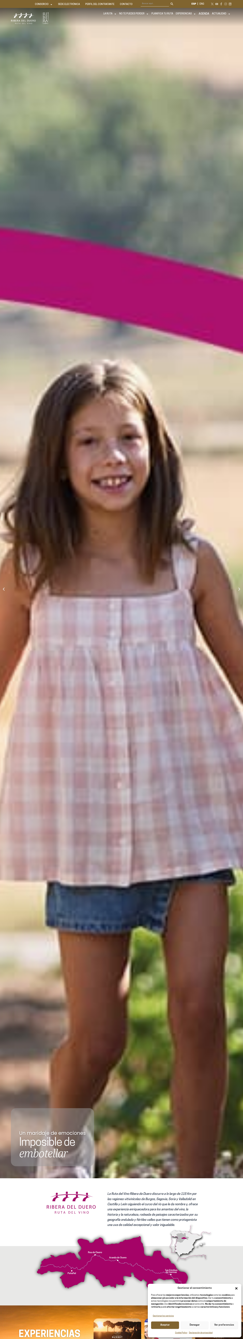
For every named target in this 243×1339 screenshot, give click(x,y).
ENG (202, 4)
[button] (236, 1288)
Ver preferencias (224, 1325)
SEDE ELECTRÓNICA (69, 4)
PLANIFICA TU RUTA (162, 14)
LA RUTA (107, 14)
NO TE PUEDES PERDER (131, 14)
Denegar (195, 1325)
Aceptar (165, 1325)
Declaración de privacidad (201, 1333)
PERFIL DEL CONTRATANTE (99, 4)
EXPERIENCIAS (184, 14)
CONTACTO (126, 4)
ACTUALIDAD (219, 14)
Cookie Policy (181, 1333)
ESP (193, 4)
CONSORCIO (41, 4)
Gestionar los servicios (163, 1316)
